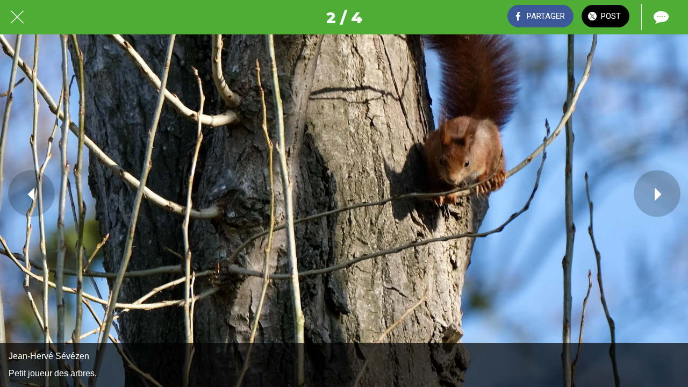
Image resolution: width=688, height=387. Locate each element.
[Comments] (660, 17)
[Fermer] (17, 17)
